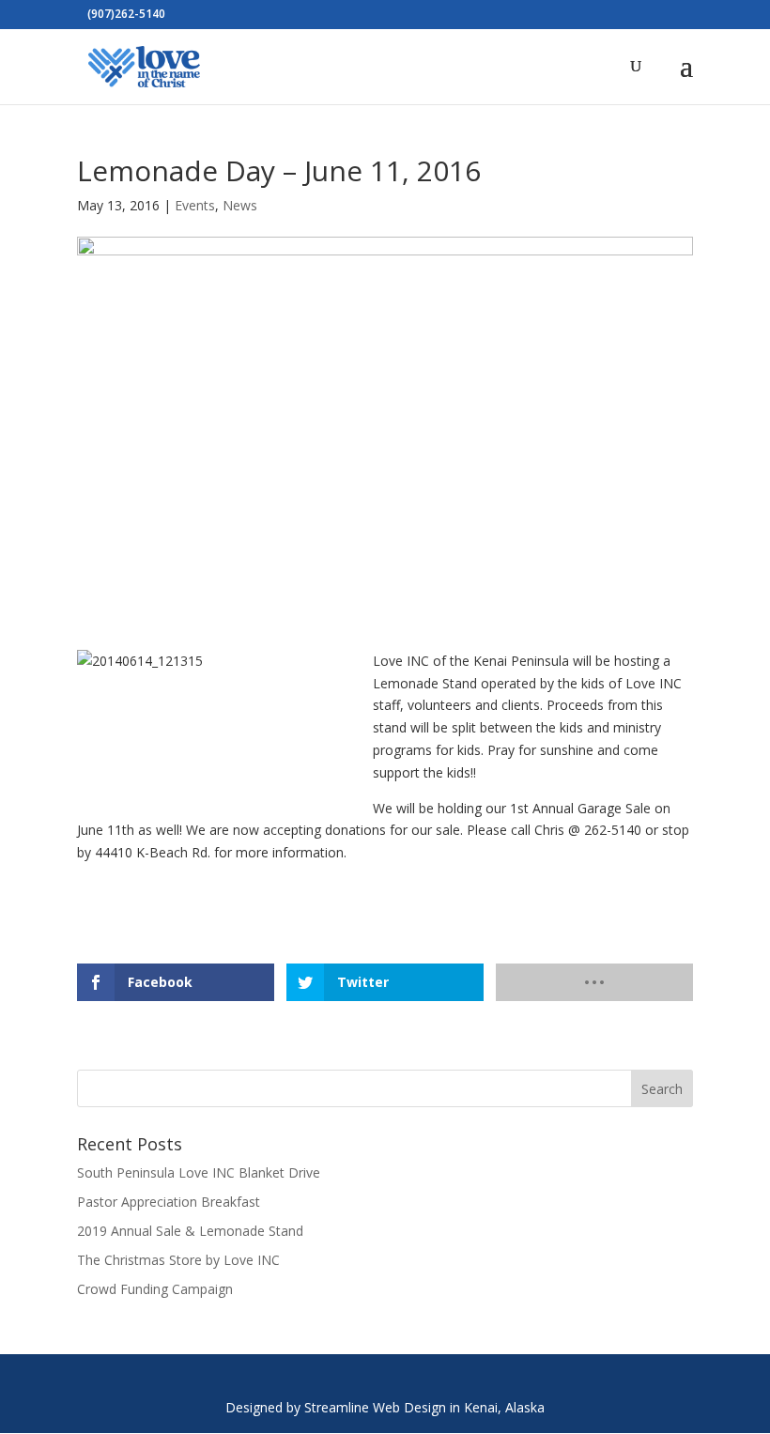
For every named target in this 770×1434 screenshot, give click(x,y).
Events (195, 205)
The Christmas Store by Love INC (178, 1260)
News (240, 205)
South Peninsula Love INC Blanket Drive (198, 1172)
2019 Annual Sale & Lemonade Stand (190, 1231)
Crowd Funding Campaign (155, 1289)
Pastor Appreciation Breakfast (168, 1201)
